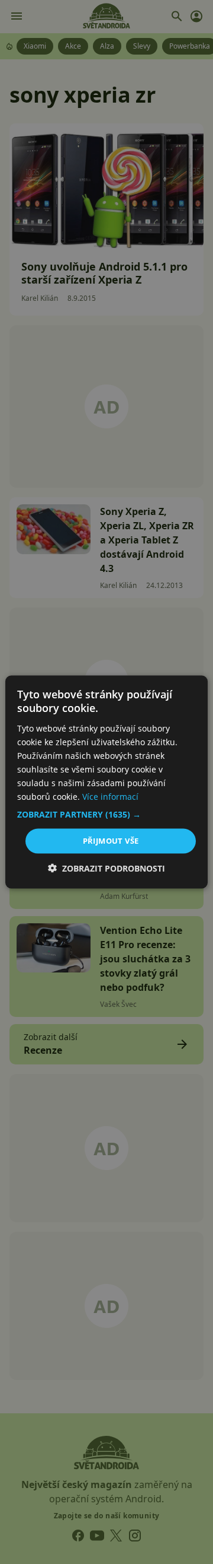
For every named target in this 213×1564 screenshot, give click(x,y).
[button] (106, 814)
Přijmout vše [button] (111, 840)
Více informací (110, 796)
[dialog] (106, 782)
